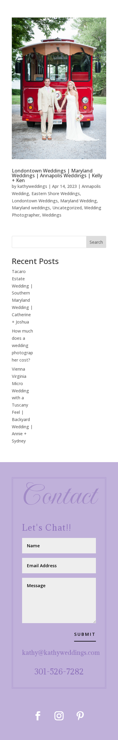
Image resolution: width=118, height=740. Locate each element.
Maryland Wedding (78, 201)
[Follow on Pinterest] (80, 716)
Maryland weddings (31, 208)
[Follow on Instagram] (59, 716)
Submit (85, 634)
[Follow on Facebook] (38, 716)
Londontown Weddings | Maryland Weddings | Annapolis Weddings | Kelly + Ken (57, 175)
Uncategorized (67, 208)
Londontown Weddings (35, 201)
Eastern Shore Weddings (55, 193)
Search (96, 242)
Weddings (51, 215)
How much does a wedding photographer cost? (22, 345)
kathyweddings (32, 186)
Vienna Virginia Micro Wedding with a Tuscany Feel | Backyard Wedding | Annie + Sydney (22, 405)
